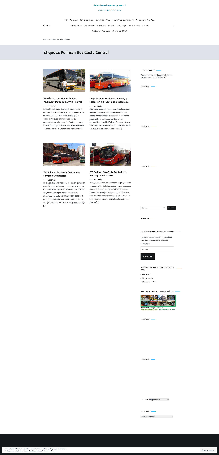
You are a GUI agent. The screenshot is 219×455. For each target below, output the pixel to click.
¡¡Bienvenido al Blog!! (119, 31)
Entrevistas (74, 20)
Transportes (88, 26)
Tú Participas (101, 26)
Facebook (145, 218)
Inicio (66, 20)
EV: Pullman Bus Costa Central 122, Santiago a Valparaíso (108, 174)
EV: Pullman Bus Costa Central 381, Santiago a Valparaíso (61, 174)
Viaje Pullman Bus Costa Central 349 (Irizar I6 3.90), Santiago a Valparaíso (109, 100)
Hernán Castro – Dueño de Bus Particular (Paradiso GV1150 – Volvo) (62, 100)
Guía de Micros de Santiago (122, 20)
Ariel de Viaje (75, 26)
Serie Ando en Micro (103, 20)
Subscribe (147, 256)
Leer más (52, 106)
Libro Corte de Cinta (149, 282)
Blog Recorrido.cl (148, 278)
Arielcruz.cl (146, 274)
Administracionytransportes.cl (110, 5)
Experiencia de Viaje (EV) (145, 20)
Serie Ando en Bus (86, 20)
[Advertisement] (158, 104)
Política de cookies (48, 451)
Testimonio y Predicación (101, 31)
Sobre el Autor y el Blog (116, 26)
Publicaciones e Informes (138, 26)
